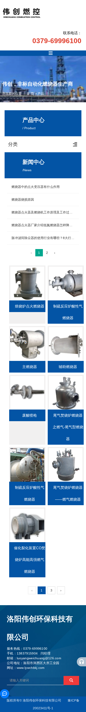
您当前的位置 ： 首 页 (18, 93)
